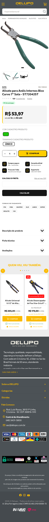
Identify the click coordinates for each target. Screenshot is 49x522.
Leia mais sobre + (10, 372)
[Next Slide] (46, 271)
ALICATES (32, 18)
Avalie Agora (14, 326)
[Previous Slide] (3, 271)
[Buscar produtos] (44, 11)
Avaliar (29, 98)
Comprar (14, 319)
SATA (4, 87)
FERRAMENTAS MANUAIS (17, 18)
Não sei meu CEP (40, 178)
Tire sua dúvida (13, 324)
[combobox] (24, 11)
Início (4, 18)
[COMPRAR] (32, 153)
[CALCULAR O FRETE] (24, 193)
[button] (6, 134)
